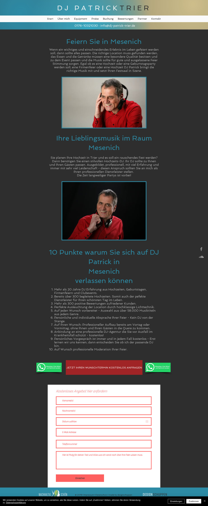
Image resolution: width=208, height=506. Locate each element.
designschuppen (124, 495)
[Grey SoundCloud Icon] (201, 256)
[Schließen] (204, 501)
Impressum (89, 495)
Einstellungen (176, 501)
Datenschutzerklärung (16, 502)
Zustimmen (194, 501)
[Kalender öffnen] (147, 421)
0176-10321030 (86, 25)
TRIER (135, 8)
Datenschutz (101, 495)
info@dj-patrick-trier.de (117, 25)
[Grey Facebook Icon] (201, 249)
